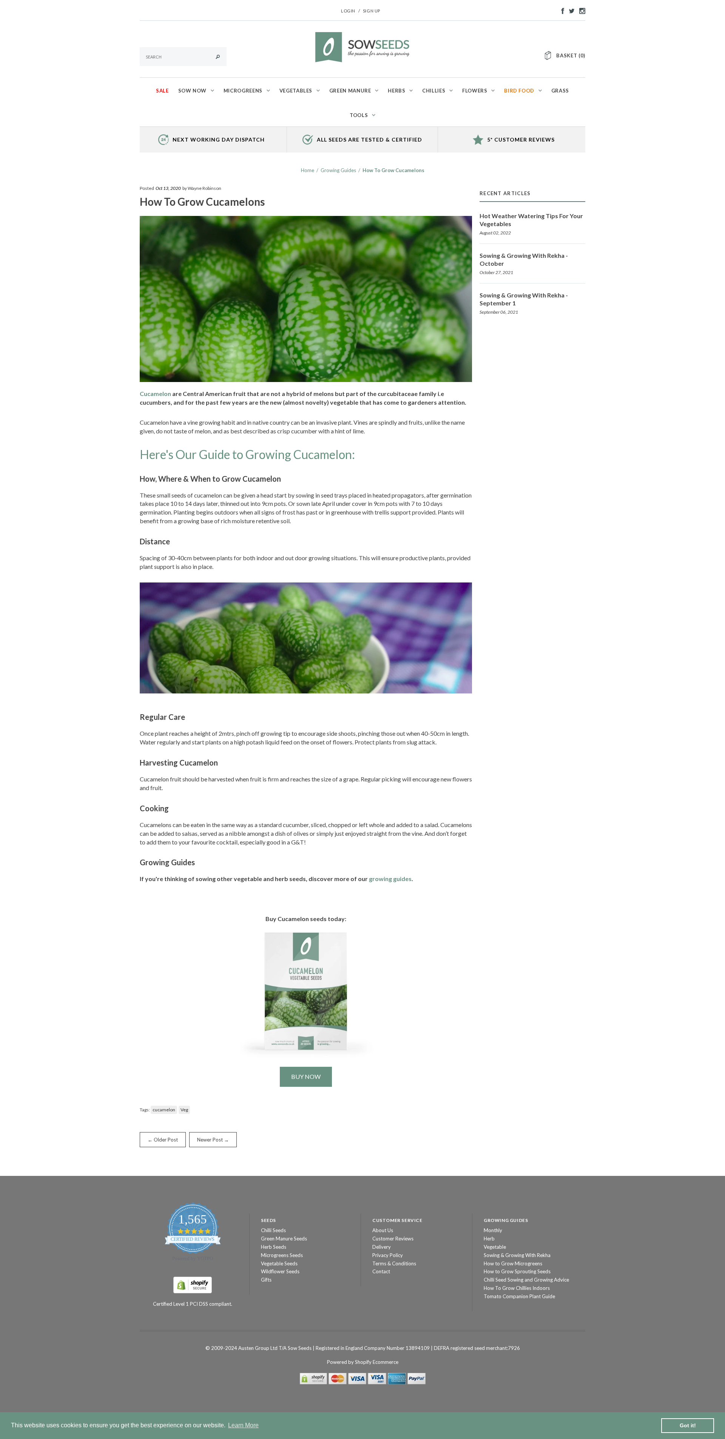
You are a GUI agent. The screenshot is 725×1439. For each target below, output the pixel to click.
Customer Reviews (392, 1239)
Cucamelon (155, 393)
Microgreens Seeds (282, 1255)
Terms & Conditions (394, 1263)
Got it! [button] (688, 1425)
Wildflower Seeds (280, 1271)
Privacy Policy (387, 1255)
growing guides (390, 878)
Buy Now (306, 1076)
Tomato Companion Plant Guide (519, 1296)
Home (307, 170)
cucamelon (164, 1109)
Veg (184, 1109)
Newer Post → (213, 1140)
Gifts (266, 1280)
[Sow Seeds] (362, 46)
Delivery (381, 1247)
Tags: (145, 1109)
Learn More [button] (243, 1425)
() (570, 55)
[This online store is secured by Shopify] (192, 1285)
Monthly (493, 1230)
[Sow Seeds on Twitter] (569, 10)
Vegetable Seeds (279, 1263)
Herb (489, 1239)
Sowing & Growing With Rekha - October (524, 259)
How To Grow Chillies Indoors (517, 1288)
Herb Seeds (273, 1247)
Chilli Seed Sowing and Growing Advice (526, 1280)
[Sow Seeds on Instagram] (580, 10)
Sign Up (371, 10)
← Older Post (163, 1140)
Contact (381, 1271)
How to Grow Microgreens (513, 1263)
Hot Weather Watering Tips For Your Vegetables (531, 219)
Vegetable (495, 1247)
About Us (382, 1230)
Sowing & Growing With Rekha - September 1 (524, 299)
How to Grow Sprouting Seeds (517, 1271)
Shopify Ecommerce (376, 1362)
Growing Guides (338, 170)
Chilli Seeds (273, 1230)
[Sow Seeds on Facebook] (560, 10)
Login (348, 10)
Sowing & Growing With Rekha (517, 1255)
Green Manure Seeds (284, 1239)
